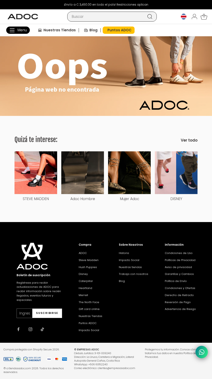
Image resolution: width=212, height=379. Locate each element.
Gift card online (89, 309)
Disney (83, 274)
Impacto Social (89, 330)
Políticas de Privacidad (180, 260)
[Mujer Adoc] (129, 172)
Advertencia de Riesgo (180, 309)
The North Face (89, 302)
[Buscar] (150, 16)
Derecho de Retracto (179, 295)
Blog (122, 281)
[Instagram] (30, 329)
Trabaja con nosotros (133, 274)
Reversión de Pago (178, 302)
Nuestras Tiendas (90, 316)
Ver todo (189, 140)
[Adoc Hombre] (82, 172)
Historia (124, 253)
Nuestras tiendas (130, 267)
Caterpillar (86, 281)
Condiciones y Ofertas (180, 288)
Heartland (85, 288)
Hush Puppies (88, 267)
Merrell (83, 295)
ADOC (83, 253)
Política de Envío (176, 281)
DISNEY (176, 198)
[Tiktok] (42, 329)
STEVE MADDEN (36, 198)
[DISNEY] (176, 172)
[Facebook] (18, 329)
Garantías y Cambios (179, 274)
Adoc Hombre (82, 198)
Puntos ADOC (87, 323)
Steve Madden (89, 260)
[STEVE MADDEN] (35, 172)
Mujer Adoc (129, 198)
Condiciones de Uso (179, 253)
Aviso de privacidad (178, 267)
